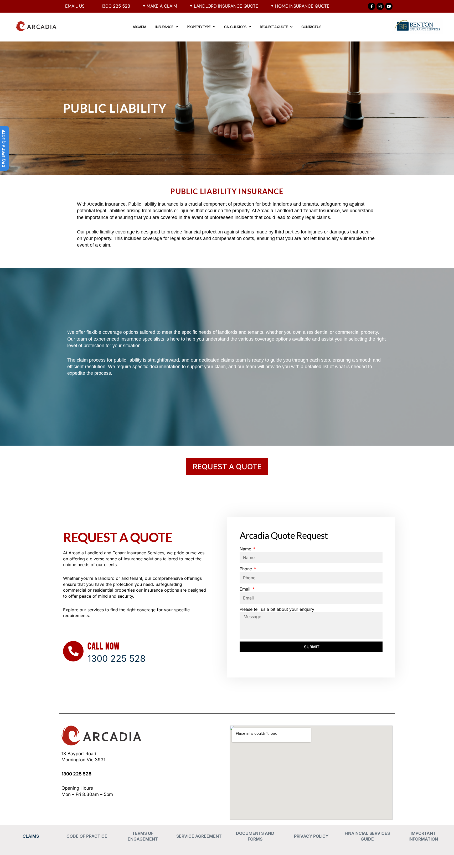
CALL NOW (103, 646)
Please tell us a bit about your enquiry (277, 609)
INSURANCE (164, 27)
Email (246, 589)
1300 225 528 (76, 773)
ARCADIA (139, 27)
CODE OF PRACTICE (86, 836)
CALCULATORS (235, 27)
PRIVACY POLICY (311, 836)
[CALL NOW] (73, 651)
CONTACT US (311, 27)
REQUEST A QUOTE (274, 27)
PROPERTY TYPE (198, 27)
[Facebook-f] (371, 6)
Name (246, 548)
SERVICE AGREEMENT (199, 836)
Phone (246, 568)
